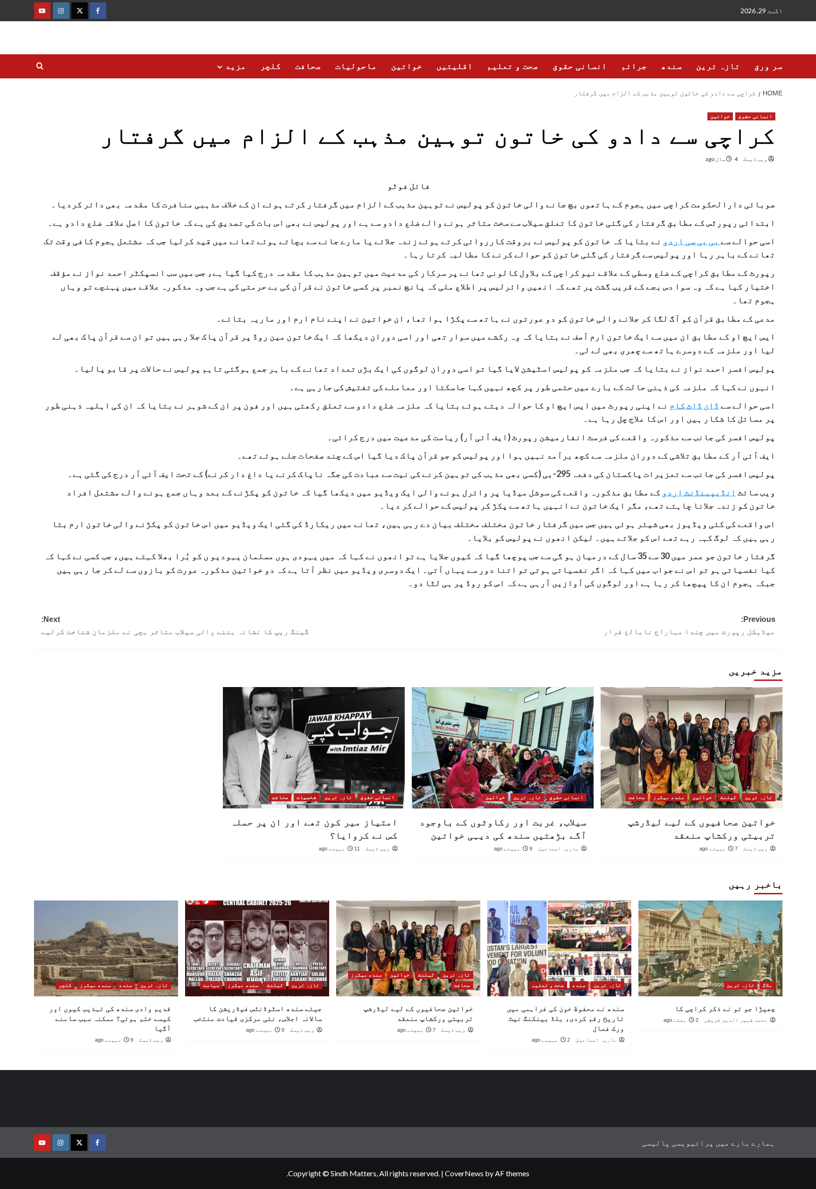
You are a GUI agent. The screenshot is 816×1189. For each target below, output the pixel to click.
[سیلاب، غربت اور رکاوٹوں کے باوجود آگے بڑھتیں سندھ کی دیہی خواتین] (503, 747)
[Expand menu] (219, 67)
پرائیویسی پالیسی (678, 1142)
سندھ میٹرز (668, 797)
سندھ (671, 66)
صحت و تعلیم (512, 66)
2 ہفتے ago (680, 1020)
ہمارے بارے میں (745, 1142)
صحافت (308, 66)
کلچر (270, 66)
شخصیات (306, 797)
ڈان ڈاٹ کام (694, 405)
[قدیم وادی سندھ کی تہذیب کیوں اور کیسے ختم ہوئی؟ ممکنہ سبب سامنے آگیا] (106, 948)
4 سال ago (722, 158)
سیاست (211, 985)
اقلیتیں (454, 66)
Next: (175, 625)
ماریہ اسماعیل (558, 848)
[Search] (40, 66)
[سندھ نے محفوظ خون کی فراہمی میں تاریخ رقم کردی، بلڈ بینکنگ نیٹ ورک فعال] (559, 948)
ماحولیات (356, 66)
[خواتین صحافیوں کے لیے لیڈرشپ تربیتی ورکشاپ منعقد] (691, 747)
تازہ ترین (718, 66)
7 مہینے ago (718, 848)
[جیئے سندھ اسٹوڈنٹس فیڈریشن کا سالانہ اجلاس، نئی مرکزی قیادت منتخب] (257, 948)
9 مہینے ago (513, 848)
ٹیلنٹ (728, 797)
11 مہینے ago (339, 848)
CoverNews (464, 1173)
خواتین (406, 66)
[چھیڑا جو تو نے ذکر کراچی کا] (710, 948)
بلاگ (768, 985)
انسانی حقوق (579, 66)
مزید (235, 66)
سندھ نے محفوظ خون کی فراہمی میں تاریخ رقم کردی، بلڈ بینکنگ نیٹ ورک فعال (565, 1018)
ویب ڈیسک (755, 158)
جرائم (634, 66)
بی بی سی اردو (692, 241)
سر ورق (768, 66)
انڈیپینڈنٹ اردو (699, 492)
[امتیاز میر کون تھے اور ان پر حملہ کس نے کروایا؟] (314, 747)
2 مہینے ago (551, 1040)
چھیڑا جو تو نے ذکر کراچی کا (725, 1008)
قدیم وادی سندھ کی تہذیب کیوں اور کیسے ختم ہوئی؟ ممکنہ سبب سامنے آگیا (110, 1018)
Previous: (688, 625)
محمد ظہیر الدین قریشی (736, 1020)
